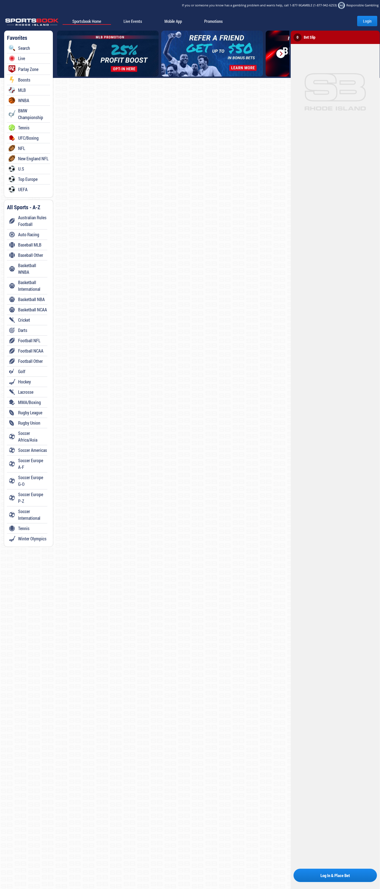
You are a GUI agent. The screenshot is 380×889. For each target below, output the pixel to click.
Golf (21, 371)
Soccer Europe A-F (30, 463)
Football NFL (29, 340)
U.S (21, 169)
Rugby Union (29, 423)
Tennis (23, 127)
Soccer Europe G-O (30, 480)
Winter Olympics (32, 538)
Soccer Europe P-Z (30, 497)
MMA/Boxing (29, 402)
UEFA (23, 189)
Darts (22, 330)
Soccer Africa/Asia (27, 436)
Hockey (24, 382)
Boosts (24, 80)
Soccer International (29, 514)
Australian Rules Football (32, 221)
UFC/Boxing (28, 138)
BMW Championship (30, 114)
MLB (22, 90)
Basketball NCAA (32, 309)
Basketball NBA (31, 299)
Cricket (24, 320)
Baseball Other (30, 255)
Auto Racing (28, 234)
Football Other (30, 361)
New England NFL (33, 158)
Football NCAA (30, 351)
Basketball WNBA (27, 268)
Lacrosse (25, 392)
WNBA (23, 100)
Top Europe (28, 179)
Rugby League (30, 412)
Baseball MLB (29, 245)
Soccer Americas (32, 450)
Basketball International (29, 285)
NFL (21, 148)
